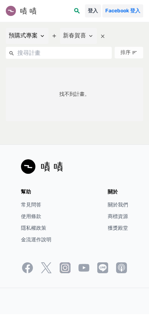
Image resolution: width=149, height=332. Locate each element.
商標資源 (118, 216)
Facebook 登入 (122, 11)
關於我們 (118, 205)
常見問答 (31, 205)
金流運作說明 (36, 240)
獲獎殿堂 (118, 228)
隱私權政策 (33, 228)
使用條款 (31, 216)
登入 (93, 11)
